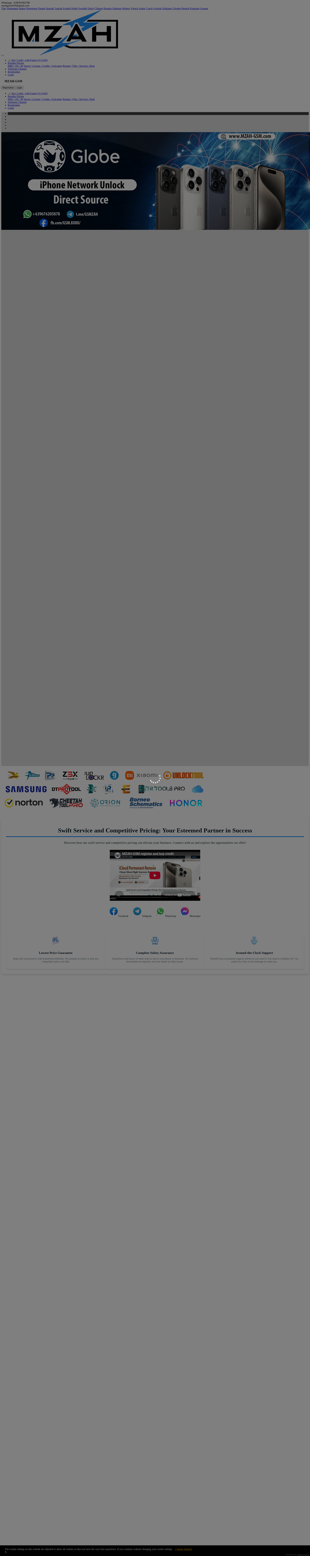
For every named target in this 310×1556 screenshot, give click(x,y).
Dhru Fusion (303, 1555)
